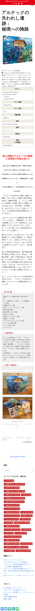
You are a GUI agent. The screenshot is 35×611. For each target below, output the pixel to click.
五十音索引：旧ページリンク (13, 588)
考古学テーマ (26, 82)
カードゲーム (27, 512)
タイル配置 (10, 550)
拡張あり (27, 529)
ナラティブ (9, 75)
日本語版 (17, 71)
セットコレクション (12, 515)
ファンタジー (21, 533)
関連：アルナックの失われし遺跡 (13, 84)
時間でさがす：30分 (13, 494)
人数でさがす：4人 (23, 77)
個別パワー (5, 79)
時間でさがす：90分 (12, 543)
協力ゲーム (13, 79)
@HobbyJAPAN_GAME (17, 457)
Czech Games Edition (17, 73)
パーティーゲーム (12, 519)
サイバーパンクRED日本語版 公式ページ (17, 569)
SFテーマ (9, 533)
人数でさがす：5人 (12, 505)
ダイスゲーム (27, 543)
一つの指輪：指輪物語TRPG (13, 566)
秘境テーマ (17, 82)
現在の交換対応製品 (10, 597)
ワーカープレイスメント (13, 536)
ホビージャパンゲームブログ (13, 560)
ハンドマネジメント (12, 508)
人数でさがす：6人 (12, 512)
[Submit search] (33, 470)
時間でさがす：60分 (23, 522)
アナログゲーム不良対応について (15, 590)
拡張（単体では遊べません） (15, 501)
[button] (32, 5)
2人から (9, 481)
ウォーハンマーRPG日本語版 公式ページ (17, 564)
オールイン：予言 (7, 439)
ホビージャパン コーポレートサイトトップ (19, 575)
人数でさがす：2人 (24, 550)
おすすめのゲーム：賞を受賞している (17, 547)
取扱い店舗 (7, 599)
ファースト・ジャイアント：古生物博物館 (23, 440)
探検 (11, 82)
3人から (9, 522)
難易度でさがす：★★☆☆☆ (15, 484)
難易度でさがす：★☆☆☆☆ (15, 498)
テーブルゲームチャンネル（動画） (16, 562)
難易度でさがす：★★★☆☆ (15, 491)
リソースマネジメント (21, 75)
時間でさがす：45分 (12, 526)
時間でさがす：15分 (12, 540)
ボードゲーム (8, 71)
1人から (7, 73)
